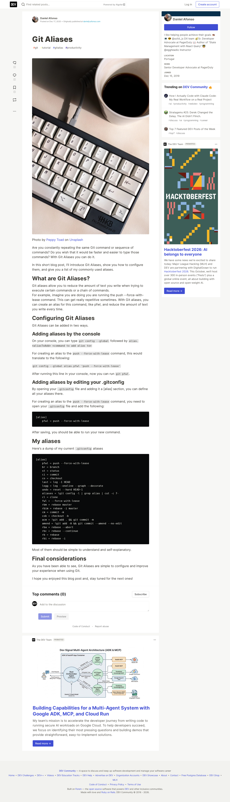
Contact (174, 775)
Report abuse (102, 626)
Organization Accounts (127, 775)
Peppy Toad (55, 240)
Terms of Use (134, 784)
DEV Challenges (26, 775)
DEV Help (87, 775)
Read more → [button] (43, 743)
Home (12, 775)
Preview (61, 616)
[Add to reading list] (15, 89)
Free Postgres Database (193, 775)
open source (95, 789)
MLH (115, 779)
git (35, 47)
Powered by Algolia (113, 4)
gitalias (58, 47)
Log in (188, 4)
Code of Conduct (81, 626)
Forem (78, 789)
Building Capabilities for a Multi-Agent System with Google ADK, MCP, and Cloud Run (91, 711)
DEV (127, 789)
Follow (191, 27)
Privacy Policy (117, 784)
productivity (74, 47)
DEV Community (195, 87)
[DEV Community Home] (13, 4)
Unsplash (76, 240)
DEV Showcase (150, 775)
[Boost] (15, 100)
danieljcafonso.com (91, 21)
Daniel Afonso (48, 18)
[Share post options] (14, 111)
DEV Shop (214, 775)
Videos (50, 775)
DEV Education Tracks (68, 775)
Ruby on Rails (108, 792)
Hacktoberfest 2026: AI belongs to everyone (185, 252)
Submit (45, 616)
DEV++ (40, 775)
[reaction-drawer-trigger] (14, 64)
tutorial (46, 47)
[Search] (23, 4)
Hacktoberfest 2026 (176, 271)
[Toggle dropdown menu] (154, 639)
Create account (207, 4)
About (164, 775)
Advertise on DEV (104, 775)
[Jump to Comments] (15, 77)
